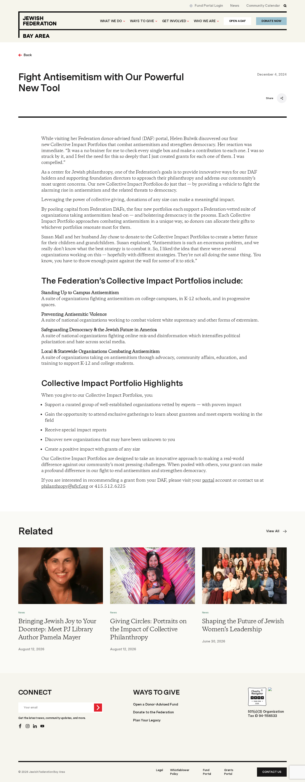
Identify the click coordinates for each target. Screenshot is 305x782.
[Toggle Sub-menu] (124, 21)
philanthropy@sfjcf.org (64, 486)
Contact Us (271, 772)
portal (208, 480)
